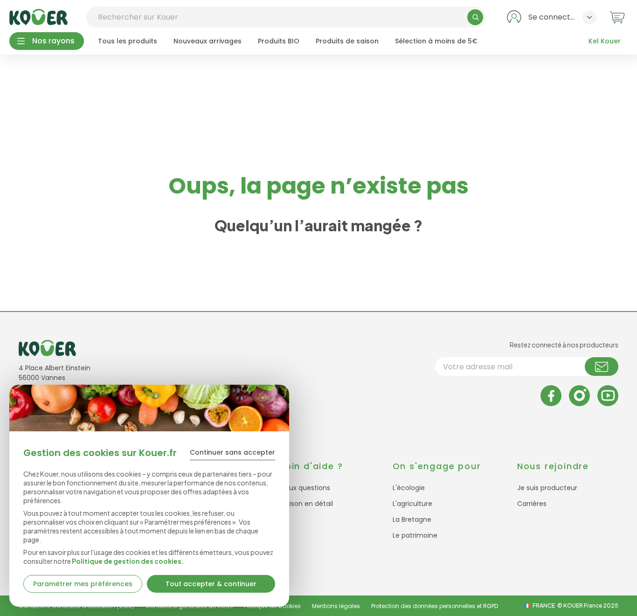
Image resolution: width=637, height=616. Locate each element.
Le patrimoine (415, 535)
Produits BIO (278, 41)
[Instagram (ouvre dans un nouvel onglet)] (579, 395)
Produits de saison (347, 41)
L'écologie (409, 487)
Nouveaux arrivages (207, 41)
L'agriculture (412, 503)
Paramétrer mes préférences (82, 583)
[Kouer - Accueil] (38, 17)
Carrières (532, 503)
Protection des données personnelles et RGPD (434, 606)
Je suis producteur (547, 487)
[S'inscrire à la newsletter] (601, 366)
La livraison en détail (300, 503)
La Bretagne (412, 519)
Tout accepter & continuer (211, 583)
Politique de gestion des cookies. (128, 561)
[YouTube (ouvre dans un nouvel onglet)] (607, 395)
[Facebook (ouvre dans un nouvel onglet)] (550, 395)
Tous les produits (127, 41)
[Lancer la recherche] (475, 17)
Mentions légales (336, 606)
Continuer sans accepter (232, 452)
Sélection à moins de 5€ (436, 41)
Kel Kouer (605, 41)
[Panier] (617, 17)
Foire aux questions (299, 487)
